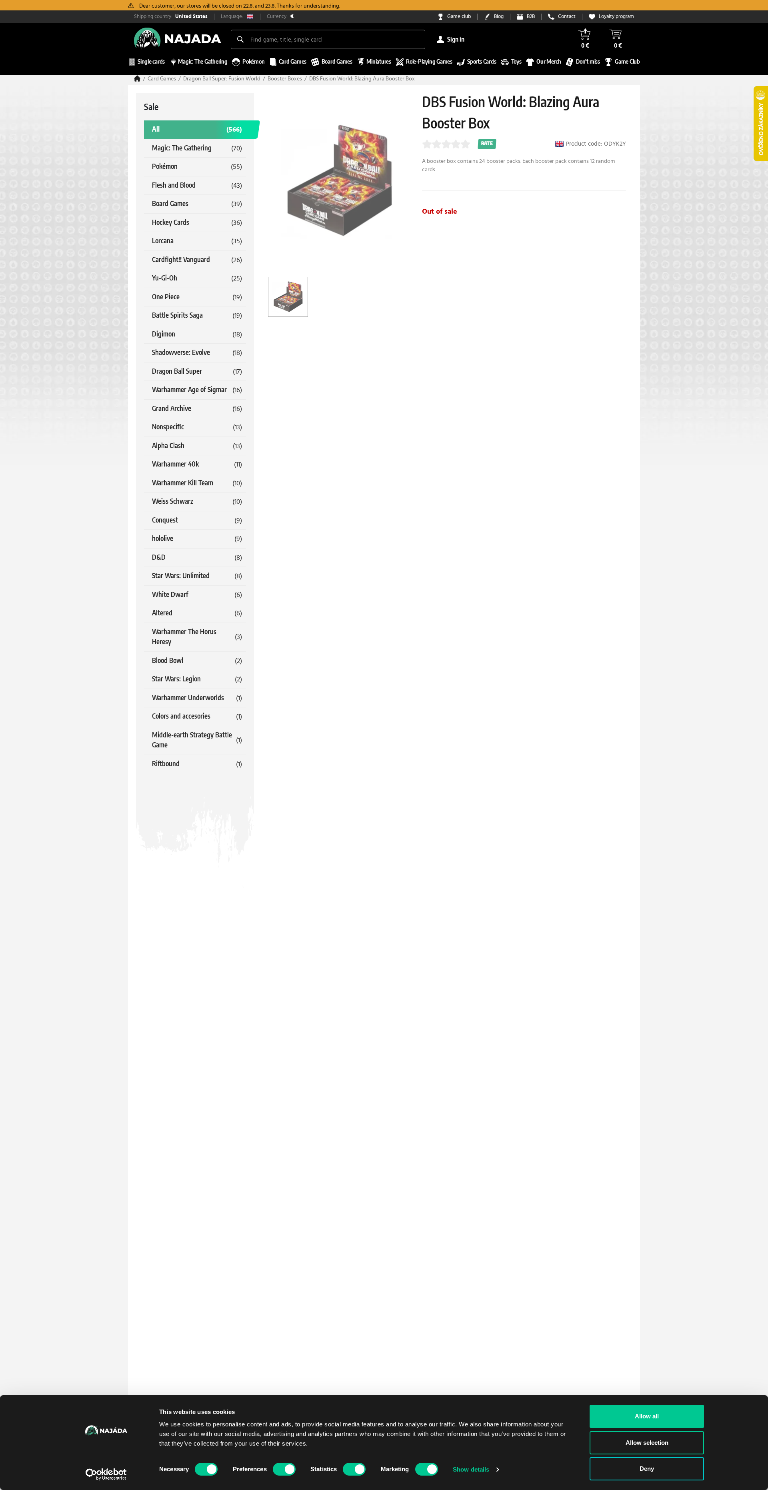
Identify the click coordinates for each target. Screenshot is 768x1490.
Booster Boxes (285, 79)
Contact (567, 16)
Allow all (647, 1416)
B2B (531, 16)
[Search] (240, 39)
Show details (471, 1469)
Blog (499, 16)
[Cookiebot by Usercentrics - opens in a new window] (106, 1474)
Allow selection (647, 1442)
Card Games (162, 79)
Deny (647, 1468)
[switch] (284, 1469)
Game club (459, 16)
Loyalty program (616, 16)
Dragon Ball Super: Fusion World (221, 79)
